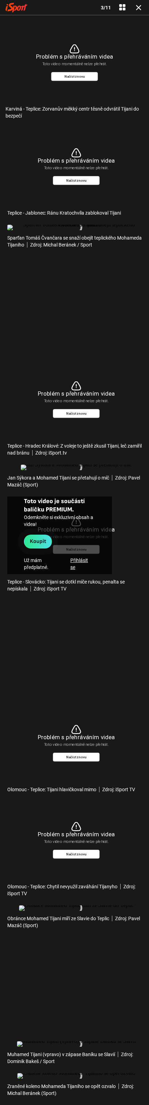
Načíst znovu (74, 76)
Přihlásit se (79, 564)
